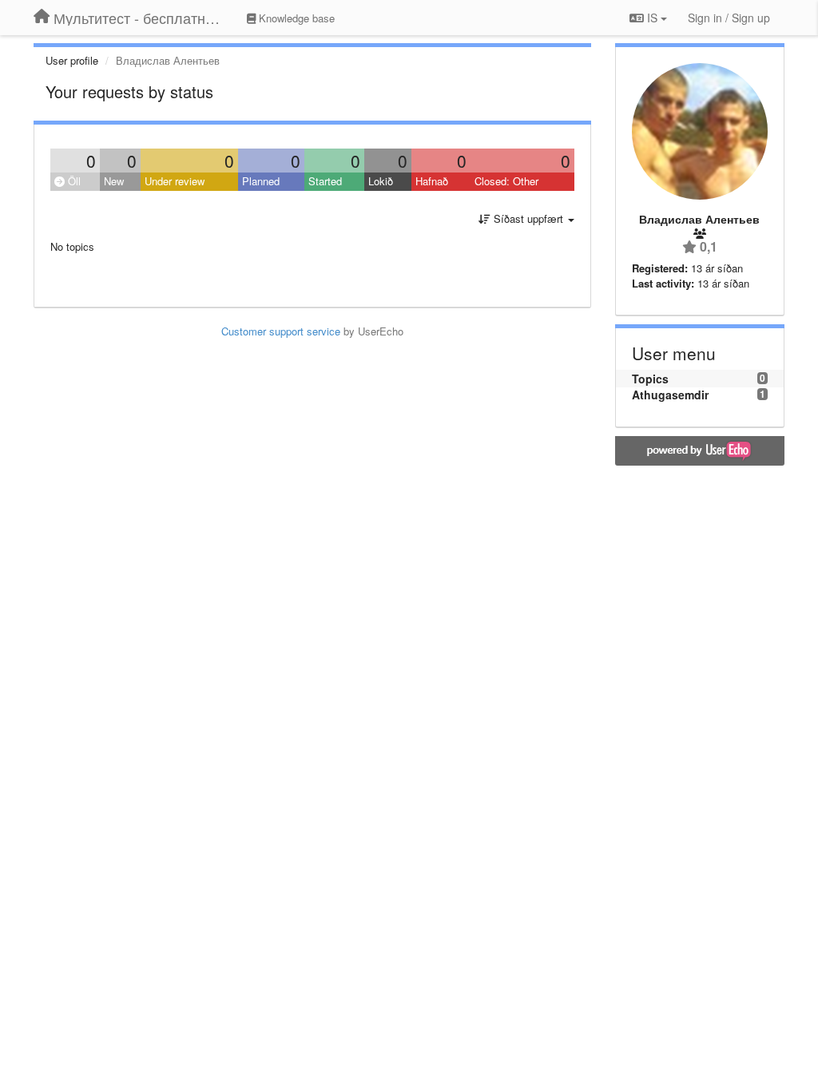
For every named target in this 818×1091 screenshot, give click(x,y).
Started (325, 180)
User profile (72, 60)
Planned (261, 180)
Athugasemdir (670, 395)
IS (652, 18)
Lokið (380, 180)
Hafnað (431, 180)
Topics (650, 379)
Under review (174, 180)
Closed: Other (506, 180)
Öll (73, 180)
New (114, 180)
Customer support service (280, 331)
